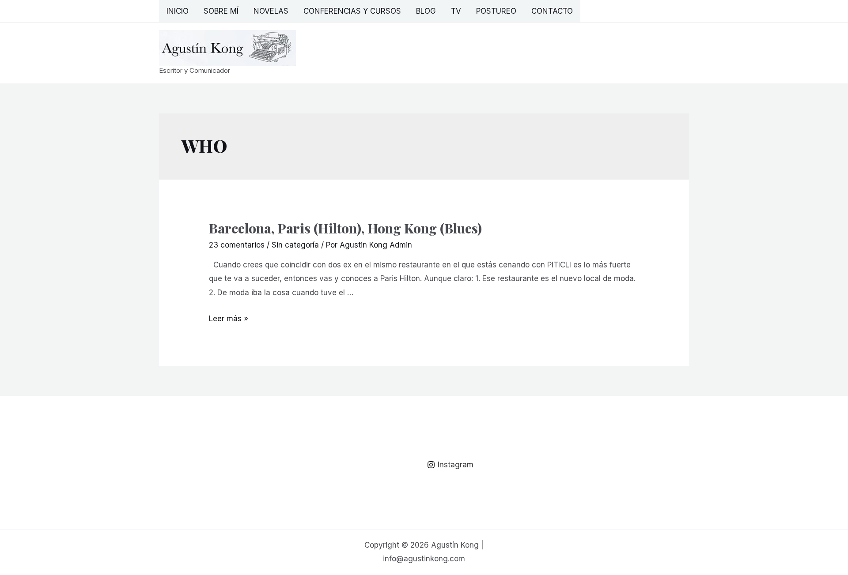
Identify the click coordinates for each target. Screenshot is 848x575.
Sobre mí (221, 11)
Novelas (271, 11)
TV (456, 11)
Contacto (552, 11)
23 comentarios (237, 245)
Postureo (496, 11)
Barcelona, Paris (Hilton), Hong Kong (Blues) (345, 228)
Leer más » (228, 318)
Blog (426, 11)
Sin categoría (295, 245)
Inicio (178, 11)
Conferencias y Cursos (352, 11)
